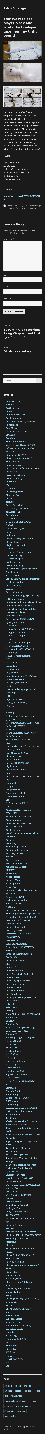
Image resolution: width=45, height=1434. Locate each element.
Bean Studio (11, 438)
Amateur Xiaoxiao (14, 418)
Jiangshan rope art (15, 679)
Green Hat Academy (15, 612)
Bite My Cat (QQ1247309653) (19, 458)
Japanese (8, 1406)
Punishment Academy (16, 944)
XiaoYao (9, 1252)
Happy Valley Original (16, 636)
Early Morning (13, 535)
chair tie (27, 1386)
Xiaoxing (10, 1245)
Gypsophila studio (15, 622)
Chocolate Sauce (14, 495)
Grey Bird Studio (14, 615)
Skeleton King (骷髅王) (16, 1071)
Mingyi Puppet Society (17, 846)
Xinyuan (10, 1268)
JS (7, 709)
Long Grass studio (15, 790)
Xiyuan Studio (12, 1272)
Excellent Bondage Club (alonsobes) (23, 569)
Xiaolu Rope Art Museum (18, 1238)
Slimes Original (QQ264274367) (21, 1081)
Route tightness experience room (22, 997)
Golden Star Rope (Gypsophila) (21, 609)
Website (7, 299)
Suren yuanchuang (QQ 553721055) (22, 1108)
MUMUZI (10, 870)
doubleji (10, 525)
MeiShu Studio (13, 830)
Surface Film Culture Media (19, 1111)
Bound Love (11, 471)
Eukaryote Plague (14, 559)
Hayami (9, 639)
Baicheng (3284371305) (17, 431)
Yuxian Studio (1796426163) (18, 1325)
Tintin (9, 1145)
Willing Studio (13, 1208)
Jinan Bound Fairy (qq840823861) (21, 689)
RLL (8, 964)
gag (6, 1396)
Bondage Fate (12, 461)
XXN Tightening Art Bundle (19, 1282)
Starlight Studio (13, 1091)
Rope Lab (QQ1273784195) (18, 980)
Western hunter (13, 1201)
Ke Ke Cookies (13, 736)
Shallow (10, 1021)
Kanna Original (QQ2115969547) (21, 733)
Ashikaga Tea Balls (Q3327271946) (22, 421)
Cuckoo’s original (14, 505)
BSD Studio (11, 482)
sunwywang (12, 1104)
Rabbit (9, 950)
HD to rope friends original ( (20, 642)
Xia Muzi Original (14, 1225)
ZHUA (8, 1342)
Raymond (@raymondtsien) (19, 954)
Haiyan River (12, 625)
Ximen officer (12, 1258)
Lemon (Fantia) (13, 749)
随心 (8, 1366)
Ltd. (7, 800)
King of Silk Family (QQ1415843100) (22, 746)
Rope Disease (12, 977)
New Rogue (11, 893)
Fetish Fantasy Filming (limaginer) (23, 579)
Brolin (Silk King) (14, 478)
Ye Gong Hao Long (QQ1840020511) (22, 1299)
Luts (8, 806)
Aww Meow (11, 428)
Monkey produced (15, 853)
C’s (7, 485)
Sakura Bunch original (17, 1004)
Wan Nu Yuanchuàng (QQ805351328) (23, 1185)
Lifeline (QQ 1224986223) (17, 763)
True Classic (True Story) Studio (21, 1158)
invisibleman (12, 669)
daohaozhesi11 (13, 512)
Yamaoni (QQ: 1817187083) (18, 1289)
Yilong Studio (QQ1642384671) (20, 1309)
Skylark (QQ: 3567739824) (18, 1074)
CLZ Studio (11, 498)
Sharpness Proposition (17, 1031)
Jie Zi (8, 686)
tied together (10, 1416)
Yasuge (9, 1295)
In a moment (12, 662)
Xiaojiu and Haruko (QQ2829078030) (23, 1235)
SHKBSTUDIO (12, 1047)
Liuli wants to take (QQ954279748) (22, 776)
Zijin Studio (11, 1345)
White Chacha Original (17, 1205)
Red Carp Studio (13, 957)
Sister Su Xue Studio (15, 1061)
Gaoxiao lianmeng (15, 592)
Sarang (9, 1011)
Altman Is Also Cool (15, 415)
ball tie (18, 1386)
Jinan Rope (11, 692)
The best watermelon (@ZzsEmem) (22, 1121)
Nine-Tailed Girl (14, 903)
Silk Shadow (12, 1054)
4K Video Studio (13, 401)
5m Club (10, 404)
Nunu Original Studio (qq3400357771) (23, 913)
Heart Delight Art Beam (17, 646)
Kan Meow (11, 729)
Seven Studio (12, 1017)
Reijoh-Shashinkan (15, 960)
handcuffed (16, 1396)
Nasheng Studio (13, 883)
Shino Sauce (12, 1044)
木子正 (9, 1355)
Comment (8, 239)
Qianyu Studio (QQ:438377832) (20, 947)
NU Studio (10, 907)
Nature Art (11, 887)
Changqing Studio (14, 492)
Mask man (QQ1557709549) (18, 823)
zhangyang (11, 1335)
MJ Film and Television (17, 850)
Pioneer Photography (16, 927)
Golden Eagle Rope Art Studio (20, 605)
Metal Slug (11, 843)
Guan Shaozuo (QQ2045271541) (20, 619)
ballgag (8, 1386)
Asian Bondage (14, 8)
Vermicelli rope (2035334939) (20, 1178)
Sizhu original (13, 1064)
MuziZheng (11, 873)
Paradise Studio (13, 924)
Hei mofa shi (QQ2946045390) (20, 649)
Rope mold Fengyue (15, 984)
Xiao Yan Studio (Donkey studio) (21, 1232)
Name (6, 275)
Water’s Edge (12, 1188)
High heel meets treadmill (18, 656)
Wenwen (10, 1198)
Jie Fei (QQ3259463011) (16, 682)
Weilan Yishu (12, 1191)
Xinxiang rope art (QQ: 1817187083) (22, 1265)
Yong (8, 1312)
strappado (9, 1411)
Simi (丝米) (11, 1057)
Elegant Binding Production (19, 538)
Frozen (9, 589)
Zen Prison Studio (14, 1329)
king (8, 743)
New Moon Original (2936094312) (22, 890)
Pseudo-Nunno (13, 940)
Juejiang (10, 713)
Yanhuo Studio (13, 1292)
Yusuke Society (13, 1322)
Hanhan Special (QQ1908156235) (21, 629)
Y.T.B (8, 1285)
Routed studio (12, 1001)
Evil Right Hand (13, 562)
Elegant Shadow (13, 542)
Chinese (20, 208)
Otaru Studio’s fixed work (18, 920)
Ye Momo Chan (13, 1302)
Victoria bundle (13, 1181)
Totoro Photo (12, 1151)
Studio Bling (12, 1094)
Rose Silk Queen (13, 994)
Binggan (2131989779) (16, 455)
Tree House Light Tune (17, 1155)
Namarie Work (13, 880)
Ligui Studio (12, 766)
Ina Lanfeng (11, 666)
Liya (8, 780)
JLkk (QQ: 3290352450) (16, 703)
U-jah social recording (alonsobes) (22, 1165)
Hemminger (12, 652)
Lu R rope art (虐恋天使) (17, 803)
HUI (8, 659)
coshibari (10, 502)
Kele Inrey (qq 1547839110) (18, 739)
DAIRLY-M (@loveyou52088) (19, 508)
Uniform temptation (15, 1175)
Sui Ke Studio (12, 1101)
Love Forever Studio (15, 796)
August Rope (12, 425)
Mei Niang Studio (14, 826)
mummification (30, 208)
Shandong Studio (14, 1024)
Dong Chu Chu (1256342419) (19, 522)
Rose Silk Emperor (15, 990)
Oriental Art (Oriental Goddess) (21, 917)
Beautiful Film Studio (16, 441)
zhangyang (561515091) (16, 1339)
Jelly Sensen (12, 672)
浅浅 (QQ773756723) (15, 1359)
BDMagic (10, 435)
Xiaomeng (11, 1242)
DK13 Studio (11, 518)
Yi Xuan (9, 1305)
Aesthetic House (14, 408)
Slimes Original (13, 1078)
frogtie (37, 1391)
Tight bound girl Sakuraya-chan (21, 1141)
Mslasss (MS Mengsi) (16, 867)
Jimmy (9, 206)
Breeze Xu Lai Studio (15, 475)
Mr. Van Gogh (12, 860)
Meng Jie (10, 840)
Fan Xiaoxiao (12, 572)
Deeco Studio (12, 515)
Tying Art (10, 1161)
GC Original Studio (15, 599)
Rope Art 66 (11, 967)
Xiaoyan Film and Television (20, 1248)
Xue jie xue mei (13, 1275)
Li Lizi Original (13, 759)
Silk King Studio (13, 1051)
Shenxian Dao (12, 1034)
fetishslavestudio (14, 582)
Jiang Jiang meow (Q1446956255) (21, 676)
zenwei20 (10, 1332)
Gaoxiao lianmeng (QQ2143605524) (22, 595)
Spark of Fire (12, 1084)
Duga (8, 532)
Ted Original (12, 1118)
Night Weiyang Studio (16, 900)
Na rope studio (13, 877)
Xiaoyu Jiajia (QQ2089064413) (20, 1255)
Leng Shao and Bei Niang (18, 753)
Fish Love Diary (13, 585)
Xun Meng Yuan (13, 1278)
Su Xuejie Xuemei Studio (17, 1098)
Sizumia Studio (13, 1068)
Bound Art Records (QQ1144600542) (23, 468)
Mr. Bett (9, 857)
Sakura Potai (12, 1007)
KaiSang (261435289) (15, 726)
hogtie (33, 1401)
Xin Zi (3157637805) (15, 1262)
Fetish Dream (12, 575)
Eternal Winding (14, 555)
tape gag (21, 1411)
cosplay (18, 1391)
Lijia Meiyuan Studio (16, 769)
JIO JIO (9, 696)
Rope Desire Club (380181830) (20, 974)
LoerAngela (11, 783)
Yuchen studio (13, 1315)
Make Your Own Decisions (18, 816)
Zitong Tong (12, 1349)
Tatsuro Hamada (14, 1114)
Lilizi (8, 773)
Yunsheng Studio (14, 1319)
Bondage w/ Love (14, 465)
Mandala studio (13, 820)
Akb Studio (11, 411)
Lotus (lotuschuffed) (16, 793)
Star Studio (11, 1088)
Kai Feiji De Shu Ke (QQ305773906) (22, 723)
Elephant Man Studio (16, 545)
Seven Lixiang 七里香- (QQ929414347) (23, 1014)
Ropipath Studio (13, 987)
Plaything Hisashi (14, 930)
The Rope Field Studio (16, 1124)
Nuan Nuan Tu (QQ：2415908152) (21, 910)
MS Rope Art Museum (16, 863)
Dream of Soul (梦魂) (15, 528)
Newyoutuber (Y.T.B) (15, 897)
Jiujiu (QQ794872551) (15, 699)
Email (6, 287)
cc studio (10, 488)
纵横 (8, 1362)
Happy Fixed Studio (15, 632)
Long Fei (10, 786)
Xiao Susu (10, 1228)
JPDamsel (10, 706)
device (28, 1391)
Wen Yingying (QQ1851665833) (20, 1195)
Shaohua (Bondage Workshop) (20, 1027)
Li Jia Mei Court (13, 756)
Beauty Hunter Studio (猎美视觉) (21, 445)
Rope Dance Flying (15, 970)
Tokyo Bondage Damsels (18, 1148)
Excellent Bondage (15, 565)
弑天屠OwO (11, 1352)
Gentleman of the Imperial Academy (23, 602)
